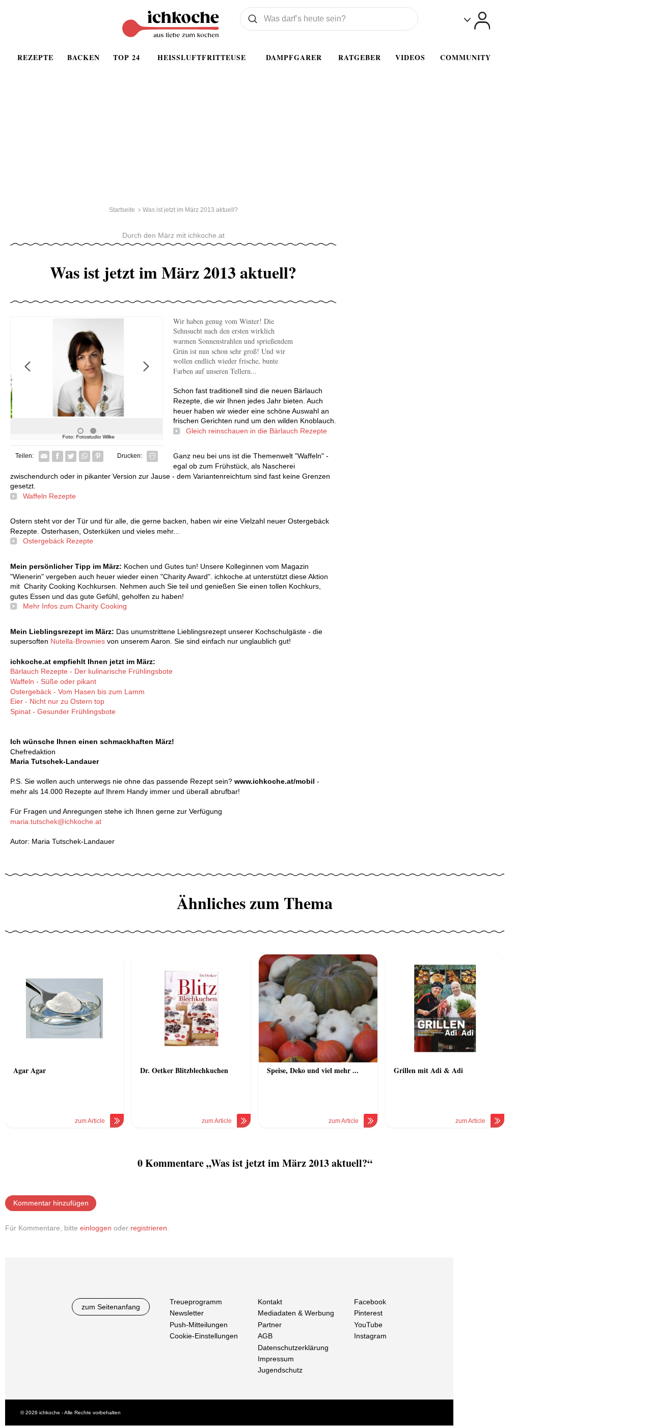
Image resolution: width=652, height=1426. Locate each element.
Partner (270, 1325)
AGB (265, 1336)
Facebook (370, 1302)
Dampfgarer (294, 57)
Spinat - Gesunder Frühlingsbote (63, 711)
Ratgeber (359, 57)
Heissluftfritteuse (201, 57)
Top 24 (126, 57)
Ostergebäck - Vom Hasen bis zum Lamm (77, 692)
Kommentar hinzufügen (51, 1203)
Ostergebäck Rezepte (58, 541)
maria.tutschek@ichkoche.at (55, 821)
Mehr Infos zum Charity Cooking (75, 606)
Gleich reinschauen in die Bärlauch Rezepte (256, 431)
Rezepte (35, 57)
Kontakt (270, 1302)
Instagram (370, 1336)
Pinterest (368, 1313)
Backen (83, 57)
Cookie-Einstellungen (204, 1336)
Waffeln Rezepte (49, 496)
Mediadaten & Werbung (296, 1313)
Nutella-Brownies (77, 641)
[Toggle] (477, 21)
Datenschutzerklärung (293, 1347)
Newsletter (187, 1313)
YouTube (368, 1325)
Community (465, 57)
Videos (410, 57)
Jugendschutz (280, 1370)
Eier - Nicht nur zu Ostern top (57, 701)
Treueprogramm (196, 1302)
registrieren (148, 1228)
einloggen (96, 1228)
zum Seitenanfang (111, 1307)
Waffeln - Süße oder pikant (53, 681)
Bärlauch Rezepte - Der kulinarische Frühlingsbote (91, 671)
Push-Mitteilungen (199, 1325)
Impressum (276, 1359)
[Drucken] (152, 456)
